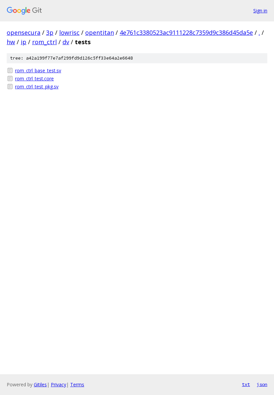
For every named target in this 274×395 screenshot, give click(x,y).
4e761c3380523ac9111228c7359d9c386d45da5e (186, 32)
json (262, 384)
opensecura (23, 32)
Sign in (260, 10)
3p (49, 32)
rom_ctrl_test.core (34, 78)
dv (65, 42)
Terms (77, 384)
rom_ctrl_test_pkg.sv (36, 86)
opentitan (99, 32)
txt (246, 384)
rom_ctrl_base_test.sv (38, 70)
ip (23, 42)
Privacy (58, 384)
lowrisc (69, 32)
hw (11, 42)
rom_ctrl (44, 42)
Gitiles (40, 384)
